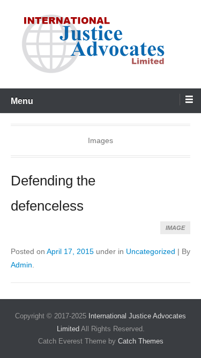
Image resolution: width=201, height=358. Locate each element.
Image (175, 228)
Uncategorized (150, 251)
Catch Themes (140, 341)
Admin (21, 264)
